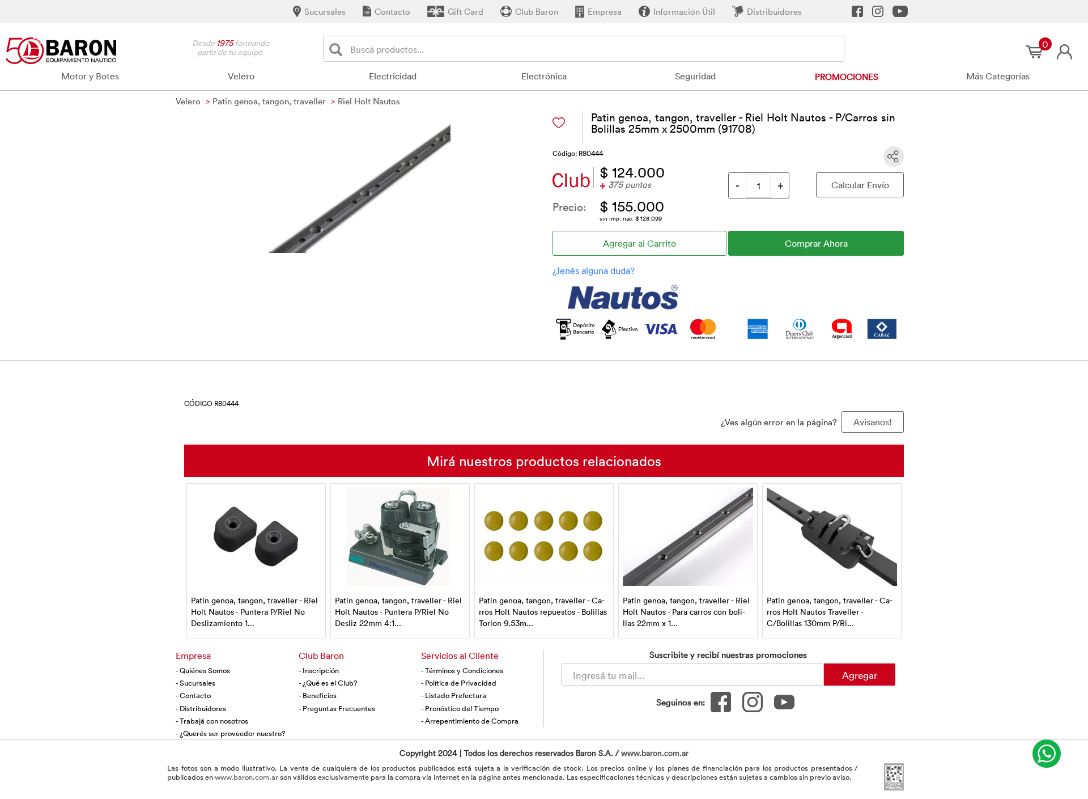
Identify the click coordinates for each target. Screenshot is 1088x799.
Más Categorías (998, 76)
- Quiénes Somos (203, 670)
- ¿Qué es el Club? (328, 683)
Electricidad (392, 76)
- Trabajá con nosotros (212, 721)
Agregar (859, 675)
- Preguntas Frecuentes (337, 708)
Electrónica (544, 76)
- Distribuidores (201, 708)
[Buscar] (338, 49)
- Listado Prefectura (453, 695)
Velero (241, 76)
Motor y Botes (90, 76)
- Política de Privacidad (458, 683)
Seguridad (695, 76)
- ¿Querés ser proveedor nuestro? (231, 733)
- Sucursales (195, 683)
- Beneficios (318, 695)
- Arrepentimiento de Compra (469, 721)
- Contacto (193, 695)
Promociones (846, 76)
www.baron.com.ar (654, 752)
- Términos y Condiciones (462, 670)
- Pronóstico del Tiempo (460, 708)
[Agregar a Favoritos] (558, 122)
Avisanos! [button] (872, 422)
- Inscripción (319, 670)
